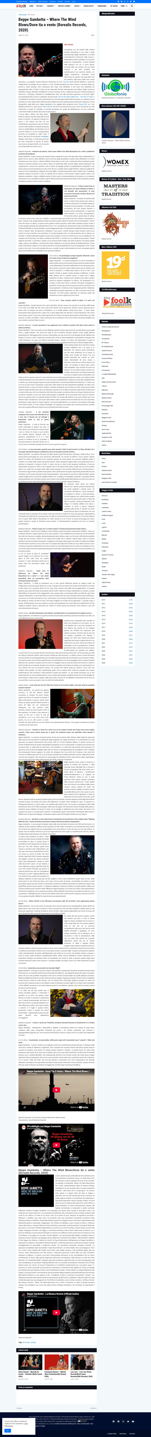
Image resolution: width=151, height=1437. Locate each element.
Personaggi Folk (107, 406)
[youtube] (134, 1)
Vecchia (93, 1408)
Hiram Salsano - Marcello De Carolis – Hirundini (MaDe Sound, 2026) (30, 1374)
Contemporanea (107, 354)
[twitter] (130, 1)
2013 (117, 611)
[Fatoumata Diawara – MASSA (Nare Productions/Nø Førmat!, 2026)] (56, 1362)
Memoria (105, 390)
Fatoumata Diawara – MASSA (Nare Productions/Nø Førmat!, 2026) (55, 1374)
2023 (117, 651)
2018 (117, 631)
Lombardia (105, 531)
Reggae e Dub (106, 417)
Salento (104, 559)
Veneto (104, 586)
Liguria (104, 527)
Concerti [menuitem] (50, 6)
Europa (104, 466)
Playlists (104, 410)
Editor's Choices (43, 1)
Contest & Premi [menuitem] (64, 6)
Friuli (103, 519)
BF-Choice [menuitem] (114, 6)
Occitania (105, 543)
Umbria (104, 578)
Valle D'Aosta (106, 582)
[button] (126, 6)
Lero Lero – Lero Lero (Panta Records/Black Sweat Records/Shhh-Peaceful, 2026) (82, 1374)
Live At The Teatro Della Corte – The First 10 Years (75, 97)
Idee (103, 378)
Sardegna (105, 563)
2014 (117, 615)
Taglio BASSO (106, 433)
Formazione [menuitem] (102, 6)
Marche (104, 535)
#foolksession (106, 335)
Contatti (60, 1)
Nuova (19, 1408)
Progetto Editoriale (21, 1)
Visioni (104, 445)
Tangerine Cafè (107, 437)
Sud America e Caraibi (109, 482)
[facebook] (118, 1)
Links (73, 1)
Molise (104, 539)
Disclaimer (122, 1434)
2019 (117, 635)
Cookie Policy (112, 1434)
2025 (117, 659)
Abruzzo (104, 496)
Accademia (105, 339)
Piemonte (105, 547)
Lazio (103, 523)
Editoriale (105, 366)
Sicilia (104, 567)
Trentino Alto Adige (108, 574)
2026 (117, 663)
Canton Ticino (106, 511)
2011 (117, 604)
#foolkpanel (106, 331)
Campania (105, 507)
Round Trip (83, 104)
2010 (117, 600)
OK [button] (8, 1431)
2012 (117, 608)
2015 (117, 619)
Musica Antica (106, 398)
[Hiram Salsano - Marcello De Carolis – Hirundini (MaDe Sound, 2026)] (30, 1362)
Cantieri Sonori (107, 350)
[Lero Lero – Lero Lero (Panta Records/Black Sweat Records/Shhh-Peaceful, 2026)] (83, 1362)
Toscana (105, 570)
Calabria (104, 503)
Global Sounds (107, 470)
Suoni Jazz (105, 429)
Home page (22, 14)
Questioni (105, 413)
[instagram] (124, 1)
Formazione (106, 370)
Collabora (53, 1)
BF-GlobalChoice (107, 346)
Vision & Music (107, 441)
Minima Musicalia (108, 394)
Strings (33, 1342)
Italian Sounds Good (109, 382)
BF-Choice (31, 14)
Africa (104, 458)
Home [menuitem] (31, 6)
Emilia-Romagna (107, 515)
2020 (117, 639)
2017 (117, 627)
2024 (117, 655)
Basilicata (105, 499)
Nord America (106, 474)
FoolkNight (44, 136)
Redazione (33, 1)
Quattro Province (107, 555)
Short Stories (47, 107)
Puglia (104, 551)
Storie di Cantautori (108, 421)
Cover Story (106, 362)
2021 (117, 643)
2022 (117, 647)
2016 (117, 623)
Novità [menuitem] (76, 6)
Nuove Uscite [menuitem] (88, 6)
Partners (67, 1)
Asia (103, 462)
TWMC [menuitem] (123, 6)
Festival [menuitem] (39, 6)
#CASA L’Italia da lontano (110, 327)
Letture (104, 386)
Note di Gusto (106, 402)
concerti (66, 82)
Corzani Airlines (107, 358)
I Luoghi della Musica (109, 374)
